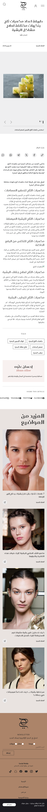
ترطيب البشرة (38, 353)
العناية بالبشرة (40, 46)
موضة (31, 744)
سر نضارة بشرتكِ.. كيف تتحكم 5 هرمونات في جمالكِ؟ (25, 693)
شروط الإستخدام (24, 787)
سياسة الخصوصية (23, 797)
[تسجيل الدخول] (35, 6)
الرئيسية (23, 781)
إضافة (8, 753)
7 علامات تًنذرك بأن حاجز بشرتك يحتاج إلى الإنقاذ (25, 495)
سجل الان (9, 805)
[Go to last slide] (11, 122)
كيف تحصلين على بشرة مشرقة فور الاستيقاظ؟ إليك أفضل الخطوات (28, 634)
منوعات (12, 744)
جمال (20, 744)
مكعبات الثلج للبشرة (36, 341)
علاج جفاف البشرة (21, 347)
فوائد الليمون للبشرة (17, 341)
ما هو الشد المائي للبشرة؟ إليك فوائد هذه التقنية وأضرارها (24, 554)
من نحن (23, 792)
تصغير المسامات (37, 347)
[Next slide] (5, 122)
